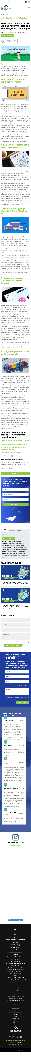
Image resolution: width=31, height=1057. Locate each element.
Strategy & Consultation (15, 957)
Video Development (15, 973)
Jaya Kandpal (12, 32)
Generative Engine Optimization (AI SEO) (15, 980)
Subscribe (14, 474)
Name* (8, 671)
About (15, 929)
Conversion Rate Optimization (15, 969)
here (26, 141)
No (27, 686)
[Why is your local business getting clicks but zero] (15, 908)
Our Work (15, 1004)
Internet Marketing (7, 35)
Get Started (14, 504)
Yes (23, 686)
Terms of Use (15, 947)
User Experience (15, 961)
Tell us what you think (12, 646)
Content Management (15, 990)
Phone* (8, 676)
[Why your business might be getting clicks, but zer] (15, 891)
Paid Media (15, 984)
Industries (15, 1010)
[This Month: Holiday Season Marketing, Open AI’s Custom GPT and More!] (15, 595)
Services (15, 954)
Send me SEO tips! (25, 642)
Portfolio (15, 1006)
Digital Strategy (15, 959)
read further (14, 205)
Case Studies (15, 1008)
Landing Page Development (15, 967)
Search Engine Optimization (15, 982)
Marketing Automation (15, 994)
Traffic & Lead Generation (15, 977)
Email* (7, 681)
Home (2, 14)
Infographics (15, 1018)
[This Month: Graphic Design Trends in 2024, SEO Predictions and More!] (15, 572)
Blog (8, 14)
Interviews (15, 1022)
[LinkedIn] (8, 456)
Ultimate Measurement (15, 998)
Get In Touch (21, 703)
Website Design (15, 965)
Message (8, 689)
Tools (15, 1016)
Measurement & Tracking (15, 996)
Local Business (15, 986)
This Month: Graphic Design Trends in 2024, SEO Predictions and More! (15, 583)
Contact (15, 942)
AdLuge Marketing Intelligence (15, 1000)
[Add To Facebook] (1, 456)
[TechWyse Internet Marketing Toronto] (6, 7)
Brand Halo (15, 975)
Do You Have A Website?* (12, 686)
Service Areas (15, 932)
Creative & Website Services (15, 963)
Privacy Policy (15, 945)
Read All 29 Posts (8, 539)
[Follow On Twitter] (4, 456)
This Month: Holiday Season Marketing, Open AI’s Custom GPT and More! (15, 607)
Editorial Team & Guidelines (15, 940)
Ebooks (15, 1020)
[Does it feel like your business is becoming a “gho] (15, 874)
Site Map (15, 950)
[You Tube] (11, 1)
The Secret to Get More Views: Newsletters (14, 445)
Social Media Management (15, 992)
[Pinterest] (12, 456)
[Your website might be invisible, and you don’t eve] (15, 857)
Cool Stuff (15, 1014)
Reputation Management (15, 988)
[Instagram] (8, 1)
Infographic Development (15, 971)
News (15, 937)
